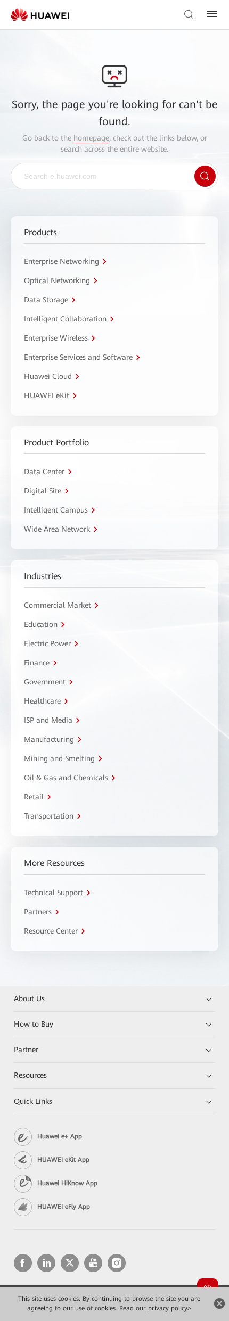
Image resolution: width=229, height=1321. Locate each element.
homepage (91, 138)
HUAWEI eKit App (63, 1159)
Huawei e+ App (59, 1136)
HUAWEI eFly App (63, 1206)
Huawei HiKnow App (67, 1183)
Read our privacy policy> (155, 1308)
